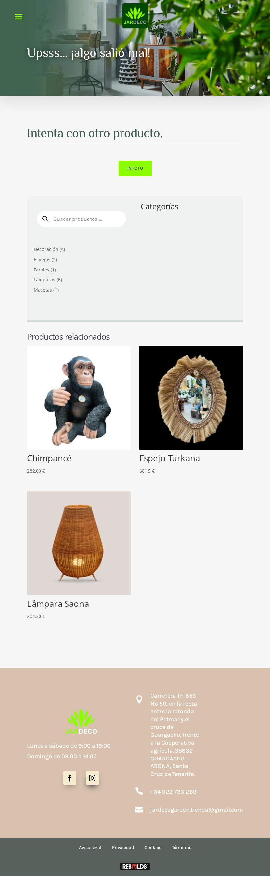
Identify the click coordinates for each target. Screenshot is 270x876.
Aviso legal (90, 847)
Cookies (153, 847)
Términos (181, 847)
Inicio (135, 168)
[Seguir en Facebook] (69, 778)
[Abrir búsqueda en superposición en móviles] (81, 218)
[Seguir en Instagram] (92, 778)
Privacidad (123, 847)
